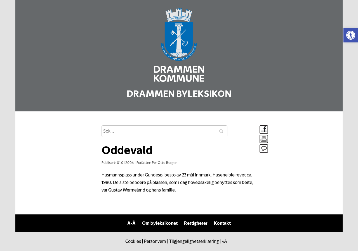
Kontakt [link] (222, 223)
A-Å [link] (131, 223)
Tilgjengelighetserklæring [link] (194, 241)
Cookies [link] (133, 241)
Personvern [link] (155, 241)
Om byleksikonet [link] (160, 223)
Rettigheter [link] (196, 223)
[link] (350, 35)
